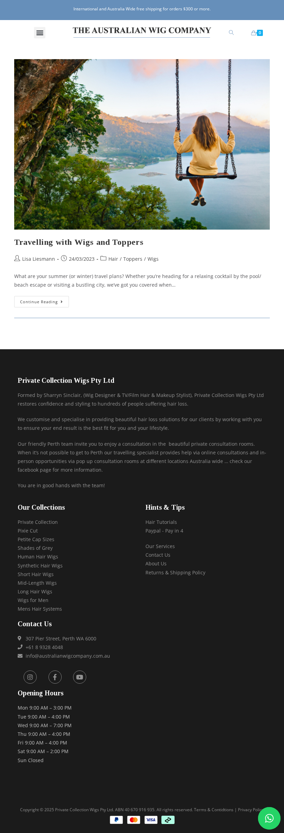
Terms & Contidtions (213, 810)
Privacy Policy (251, 810)
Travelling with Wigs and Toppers (78, 242)
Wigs (153, 259)
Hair (113, 259)
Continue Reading (44, 300)
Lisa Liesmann (38, 259)
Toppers (132, 259)
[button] (39, 32)
